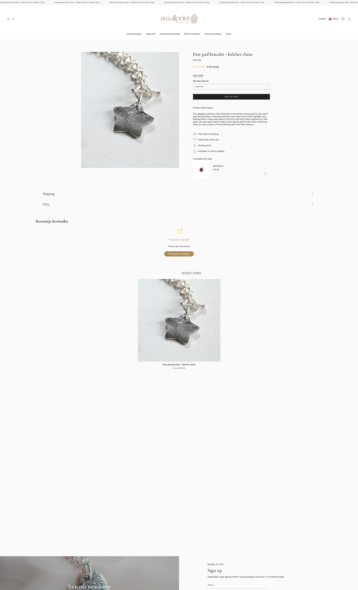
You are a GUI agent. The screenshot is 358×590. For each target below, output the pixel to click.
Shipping (49, 194)
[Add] (265, 173)
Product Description (203, 107)
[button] (151, 34)
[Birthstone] (201, 169)
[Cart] (349, 19)
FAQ (46, 204)
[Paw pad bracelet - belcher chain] (179, 320)
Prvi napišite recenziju (179, 254)
